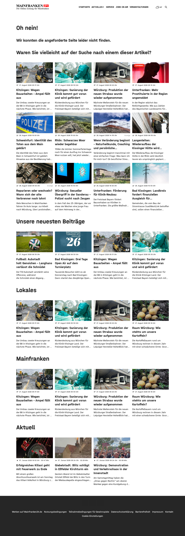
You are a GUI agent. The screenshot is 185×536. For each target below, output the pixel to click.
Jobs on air (122, 7)
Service (110, 7)
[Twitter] (92, 503)
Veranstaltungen (139, 7)
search (166, 7)
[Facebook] (85, 503)
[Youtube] (100, 503)
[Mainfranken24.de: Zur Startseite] (32, 7)
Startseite (84, 7)
